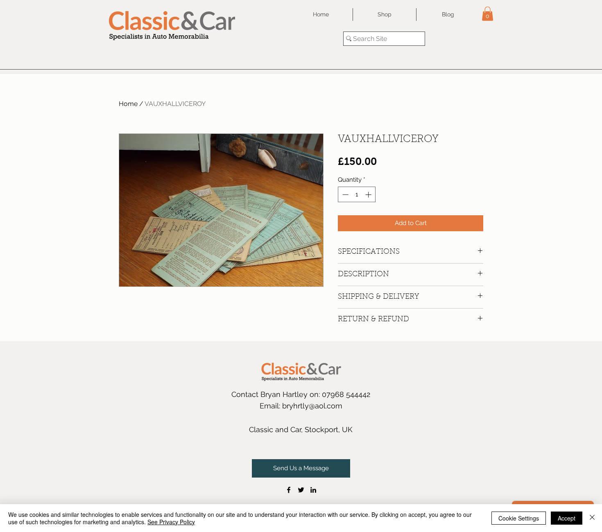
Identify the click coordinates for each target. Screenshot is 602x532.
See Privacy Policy (171, 522)
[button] (487, 14)
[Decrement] (344, 194)
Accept (566, 518)
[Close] (592, 518)
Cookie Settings (518, 518)
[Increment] (369, 194)
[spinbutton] (357, 194)
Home (128, 104)
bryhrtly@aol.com (312, 405)
